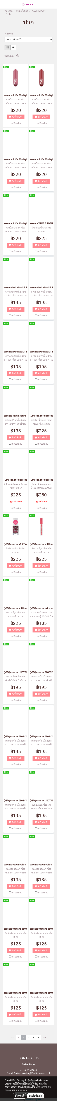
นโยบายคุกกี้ (21, 1090)
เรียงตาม (9, 33)
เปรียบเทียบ (16, 123)
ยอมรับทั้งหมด (35, 1095)
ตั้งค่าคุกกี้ (19, 1095)
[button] (45, 4)
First (13, 1037)
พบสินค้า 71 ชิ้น (12, 56)
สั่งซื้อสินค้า (16, 117)
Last (44, 1037)
